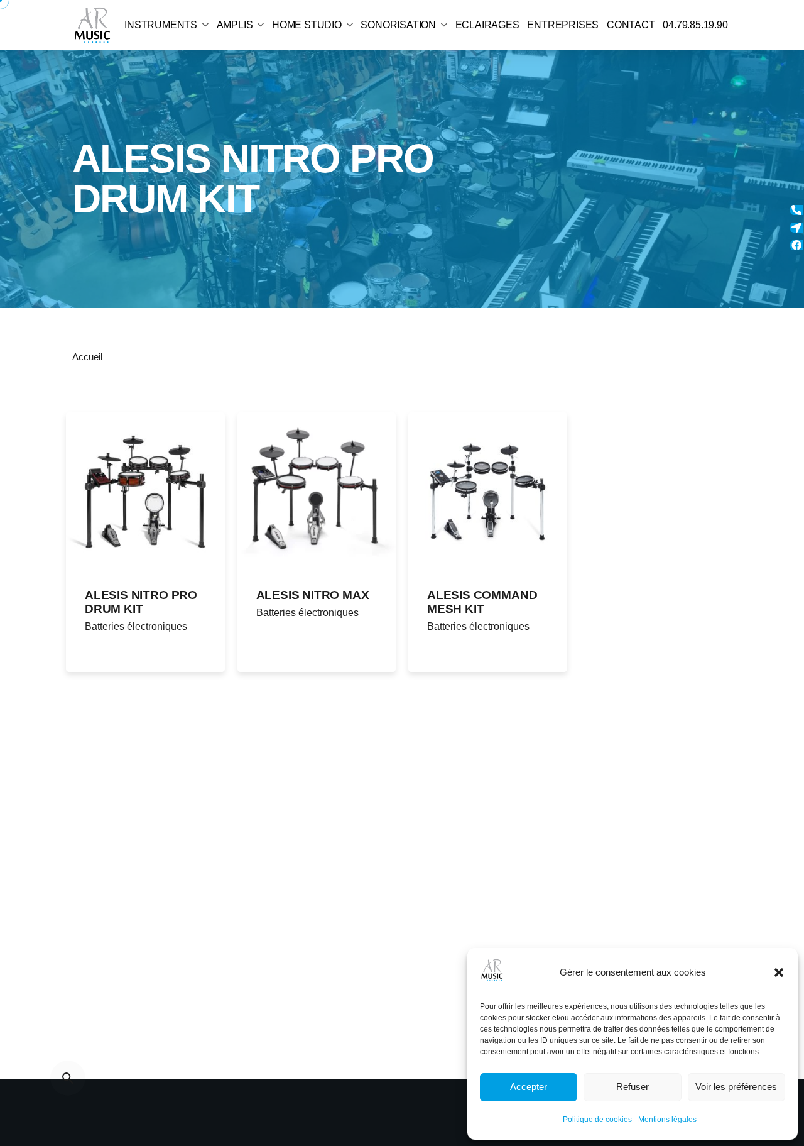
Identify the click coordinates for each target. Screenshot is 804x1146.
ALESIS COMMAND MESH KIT (482, 601)
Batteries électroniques (136, 626)
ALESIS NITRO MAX (312, 595)
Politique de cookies (597, 1119)
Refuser (632, 1086)
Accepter (528, 1086)
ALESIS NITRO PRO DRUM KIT (141, 601)
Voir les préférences (736, 1086)
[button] (779, 972)
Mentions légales (667, 1119)
